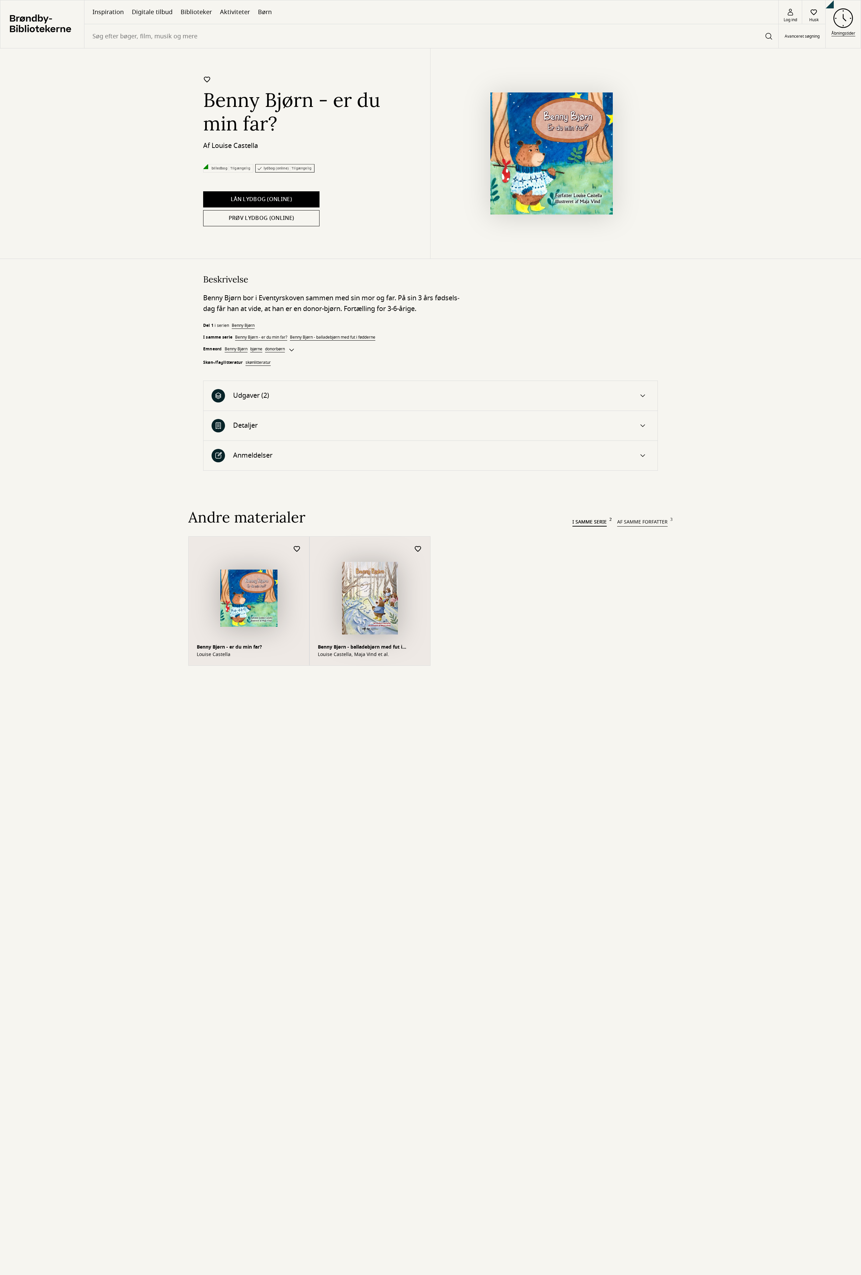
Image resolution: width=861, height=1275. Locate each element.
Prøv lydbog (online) (261, 218)
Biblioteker (196, 12)
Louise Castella (235, 146)
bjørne (256, 349)
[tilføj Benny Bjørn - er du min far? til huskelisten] (207, 79)
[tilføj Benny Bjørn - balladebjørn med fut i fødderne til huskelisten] (418, 549)
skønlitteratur (258, 362)
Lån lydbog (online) (261, 199)
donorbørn (275, 349)
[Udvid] (292, 350)
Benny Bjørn (243, 325)
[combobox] (431, 36)
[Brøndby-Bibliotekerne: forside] (42, 24)
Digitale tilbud (152, 12)
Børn (265, 12)
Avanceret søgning (802, 36)
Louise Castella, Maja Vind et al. (353, 654)
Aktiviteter (235, 12)
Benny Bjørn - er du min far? (261, 337)
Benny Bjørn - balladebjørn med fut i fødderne (332, 337)
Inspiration (108, 12)
